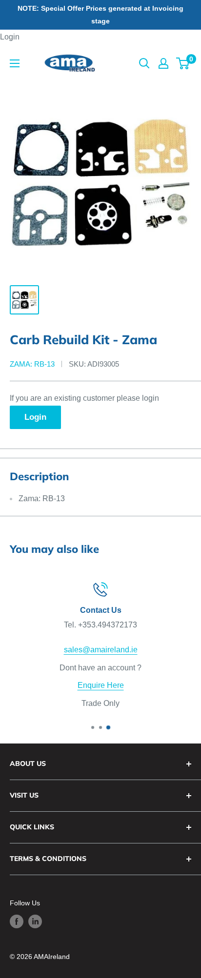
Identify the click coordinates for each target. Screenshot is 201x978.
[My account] (163, 63)
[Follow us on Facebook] (16, 921)
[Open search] (144, 63)
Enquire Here (101, 686)
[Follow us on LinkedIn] (35, 921)
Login (10, 37)
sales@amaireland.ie (101, 649)
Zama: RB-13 (32, 364)
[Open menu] (15, 63)
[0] (183, 63)
